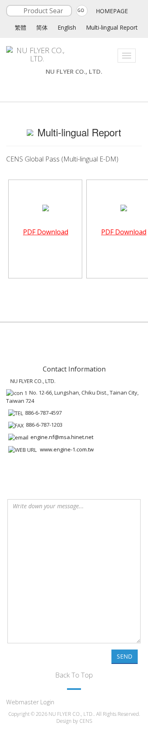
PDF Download (45, 231)
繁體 (20, 27)
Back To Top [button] (74, 675)
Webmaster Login (30, 702)
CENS (85, 720)
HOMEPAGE (112, 11)
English (67, 27)
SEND (124, 656)
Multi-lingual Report (112, 27)
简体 (42, 27)
